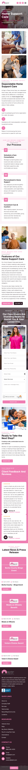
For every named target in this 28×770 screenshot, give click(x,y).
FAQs (3, 726)
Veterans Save (6, 724)
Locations (4, 714)
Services (19, 20)
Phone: (8, 747)
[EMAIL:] (20, 3)
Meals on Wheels (8, 622)
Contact (4, 737)
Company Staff (6, 703)
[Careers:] (3, 758)
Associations (5, 735)
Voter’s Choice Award (10, 659)
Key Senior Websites (7, 729)
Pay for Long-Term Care (8, 732)
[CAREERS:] (23, 3)
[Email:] (3, 753)
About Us (4, 701)
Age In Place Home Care (8, 20)
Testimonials (5, 709)
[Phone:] (3, 748)
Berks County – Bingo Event (12, 585)
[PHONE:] (18, 3)
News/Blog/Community (8, 712)
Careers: (8, 758)
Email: (7, 752)
